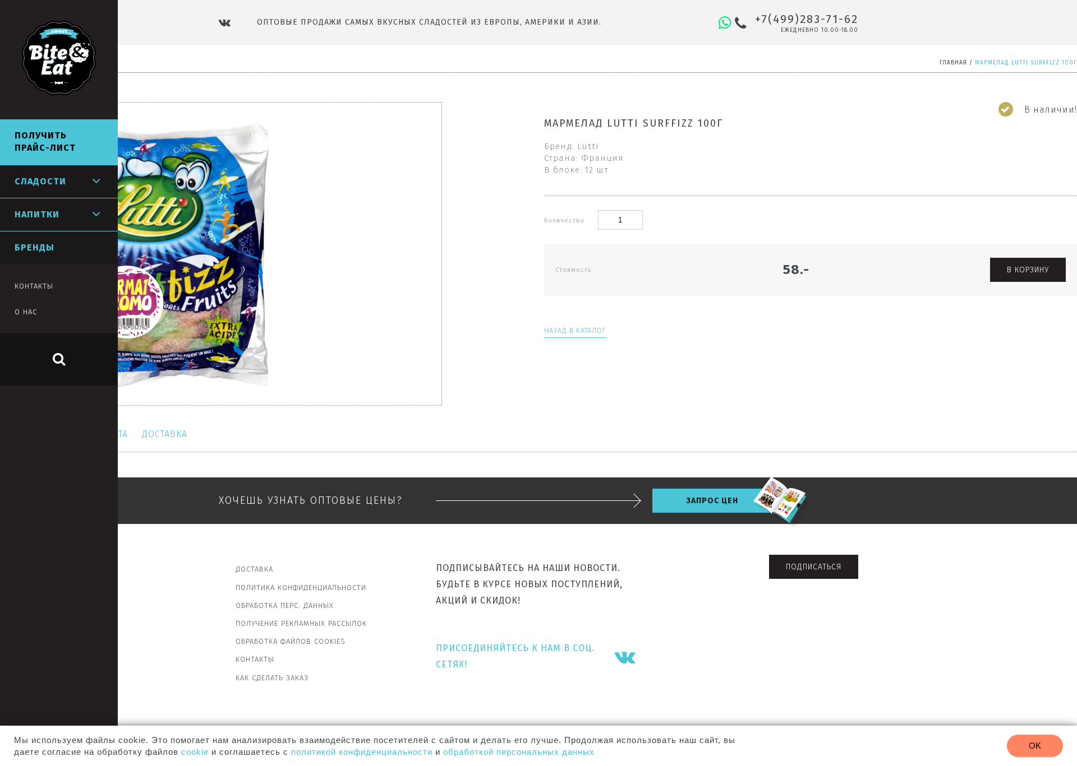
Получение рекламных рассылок (301, 623)
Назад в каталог (575, 331)
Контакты (255, 659)
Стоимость (573, 269)
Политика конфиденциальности (301, 587)
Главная (953, 62)
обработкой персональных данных (519, 751)
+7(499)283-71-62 (806, 19)
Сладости (40, 181)
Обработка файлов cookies (291, 641)
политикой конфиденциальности (361, 751)
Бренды (34, 247)
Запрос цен (712, 500)
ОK (1035, 745)
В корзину (1028, 270)
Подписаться (813, 567)
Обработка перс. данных (285, 605)
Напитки (37, 214)
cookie (195, 751)
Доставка (164, 434)
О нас (26, 312)
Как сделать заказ (272, 678)
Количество (565, 220)
